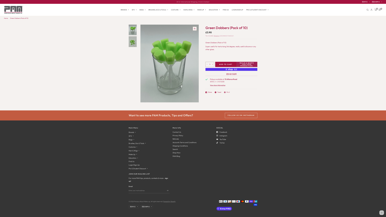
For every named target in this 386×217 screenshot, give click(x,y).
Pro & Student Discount (256, 10)
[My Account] (371, 10)
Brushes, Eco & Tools (157, 10)
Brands (124, 10)
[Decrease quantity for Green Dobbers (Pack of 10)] (207, 64)
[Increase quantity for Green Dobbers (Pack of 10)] (212, 64)
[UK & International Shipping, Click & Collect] (193, 2)
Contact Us (177, 132)
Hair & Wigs (187, 10)
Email (131, 186)
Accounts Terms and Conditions (184, 142)
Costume (175, 10)
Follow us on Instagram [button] (241, 115)
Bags (142, 10)
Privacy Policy (178, 135)
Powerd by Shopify (169, 201)
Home (6, 18)
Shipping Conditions (180, 146)
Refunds (176, 139)
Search (175, 149)
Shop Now (176, 153)
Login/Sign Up (237, 10)
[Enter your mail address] (168, 190)
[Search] (368, 10)
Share (210, 92)
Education (213, 10)
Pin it (228, 92)
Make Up (200, 10)
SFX (133, 10)
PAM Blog (176, 156)
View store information (217, 85)
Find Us (226, 10)
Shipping (216, 36)
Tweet (219, 92)
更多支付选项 (231, 74)
